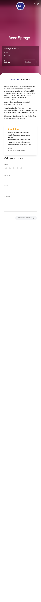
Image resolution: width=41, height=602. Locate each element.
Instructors (15, 79)
